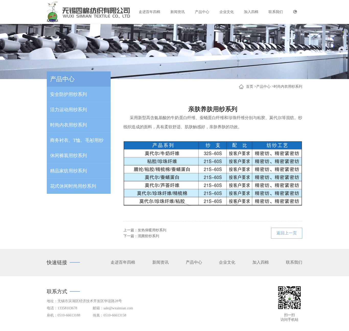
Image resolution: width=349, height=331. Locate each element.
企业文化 (226, 12)
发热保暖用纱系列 (152, 230)
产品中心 (202, 12)
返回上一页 (286, 233)
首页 (249, 86)
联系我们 (276, 12)
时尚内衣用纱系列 (288, 86)
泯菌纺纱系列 (148, 236)
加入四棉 (251, 12)
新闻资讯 (177, 12)
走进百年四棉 (149, 12)
